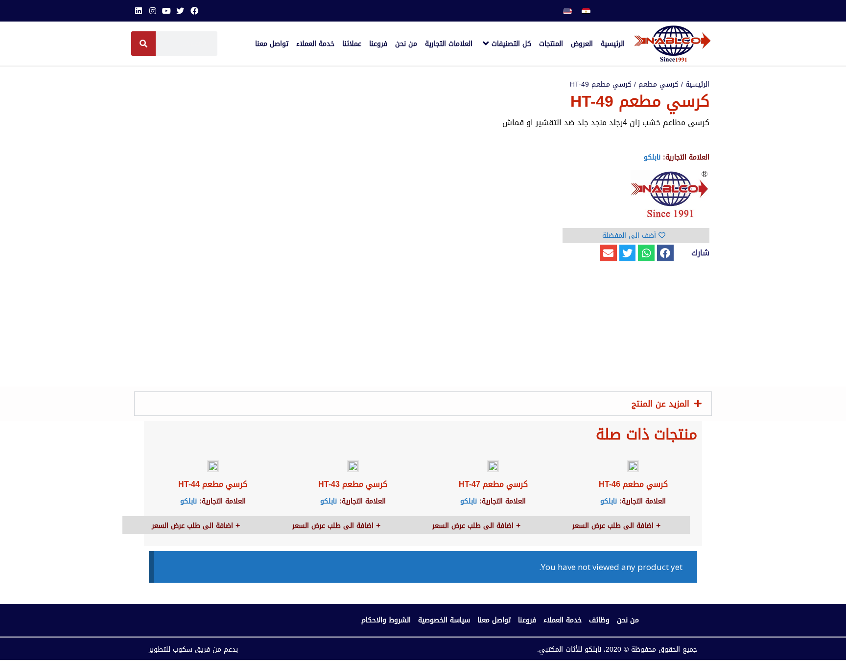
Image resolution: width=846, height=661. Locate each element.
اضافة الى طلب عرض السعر (614, 525)
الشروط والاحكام (386, 620)
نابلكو (652, 157)
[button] (665, 253)
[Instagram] (152, 10)
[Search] (143, 43)
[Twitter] (180, 10)
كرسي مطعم (658, 84)
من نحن (628, 620)
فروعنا (527, 620)
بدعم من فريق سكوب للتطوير (193, 649)
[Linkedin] (138, 10)
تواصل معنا (494, 620)
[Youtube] (166, 10)
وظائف (599, 620)
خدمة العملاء (562, 620)
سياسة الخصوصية (444, 620)
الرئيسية (697, 84)
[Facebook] (194, 10)
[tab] (423, 403)
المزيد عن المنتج (660, 403)
